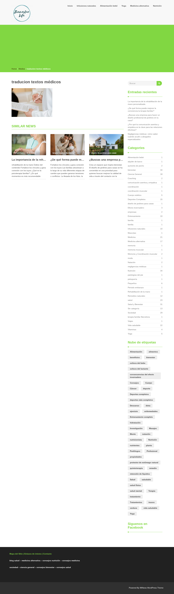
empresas (132, 212)
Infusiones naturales (86, 6)
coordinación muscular (137, 191)
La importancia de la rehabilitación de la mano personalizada (29, 159)
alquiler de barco (135, 161)
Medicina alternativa (139, 6)
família (130, 220)
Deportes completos (139, 394)
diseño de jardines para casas (141, 203)
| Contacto (47, 554)
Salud (132, 479)
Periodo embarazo (136, 287)
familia (130, 224)
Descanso (134, 406)
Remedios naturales (136, 296)
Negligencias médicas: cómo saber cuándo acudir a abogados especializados (143, 136)
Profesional (152, 451)
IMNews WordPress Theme (151, 588)
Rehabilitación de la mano (139, 292)
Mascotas (132, 233)
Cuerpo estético (134, 195)
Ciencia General (135, 174)
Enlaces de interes (32, 554)
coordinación (133, 187)
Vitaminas (132, 329)
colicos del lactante (139, 369)
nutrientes (134, 445)
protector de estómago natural (144, 462)
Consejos (134, 383)
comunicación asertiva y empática (142, 182)
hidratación (135, 423)
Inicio (70, 6)
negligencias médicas (137, 266)
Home (14, 69)
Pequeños (132, 283)
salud (130, 300)
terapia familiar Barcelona (139, 317)
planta (149, 445)
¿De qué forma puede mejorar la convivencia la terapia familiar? (67, 159)
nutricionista (136, 440)
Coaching (132, 178)
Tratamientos (136, 502)
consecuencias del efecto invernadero (142, 375)
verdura (133, 508)
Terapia (151, 491)
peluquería (132, 279)
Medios (22, 69)
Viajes (130, 321)
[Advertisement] (87, 47)
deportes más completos (141, 400)
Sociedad (132, 313)
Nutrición (157, 6)
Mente (133, 434)
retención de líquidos (140, 474)
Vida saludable (134, 325)
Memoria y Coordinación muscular (142, 254)
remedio (153, 468)
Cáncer (133, 388)
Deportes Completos (136, 199)
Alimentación (136, 352)
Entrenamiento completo (141, 417)
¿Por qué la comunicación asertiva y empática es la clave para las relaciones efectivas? (145, 127)
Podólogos (135, 451)
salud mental (136, 491)
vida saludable (150, 508)
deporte (146, 388)
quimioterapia (136, 468)
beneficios (135, 357)
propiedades (136, 457)
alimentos (153, 352)
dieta (148, 406)
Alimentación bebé (108, 6)
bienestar (132, 170)
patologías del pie (135, 275)
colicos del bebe (137, 363)
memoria (131, 245)
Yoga (124, 6)
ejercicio (134, 411)
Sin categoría (133, 308)
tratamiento (135, 497)
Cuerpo (148, 383)
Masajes (153, 428)
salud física (135, 485)
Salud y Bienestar (135, 304)
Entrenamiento (134, 216)
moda (130, 258)
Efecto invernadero (136, 208)
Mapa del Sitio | (17, 554)
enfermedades (151, 411)
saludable (146, 479)
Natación (131, 262)
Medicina (132, 237)
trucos (152, 502)
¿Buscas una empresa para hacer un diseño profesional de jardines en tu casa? (106, 159)
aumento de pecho (136, 166)
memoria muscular (136, 250)
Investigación (136, 428)
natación (146, 434)
